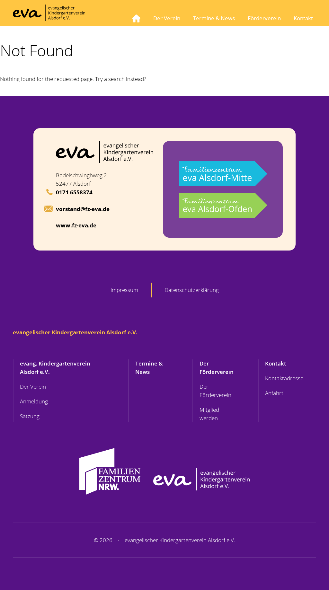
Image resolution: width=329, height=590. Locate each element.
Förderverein (264, 18)
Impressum (124, 290)
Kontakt (303, 18)
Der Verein (166, 18)
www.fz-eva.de (76, 225)
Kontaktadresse (284, 378)
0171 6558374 (74, 192)
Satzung (30, 416)
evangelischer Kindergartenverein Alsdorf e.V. (75, 332)
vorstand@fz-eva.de (83, 209)
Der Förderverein (217, 367)
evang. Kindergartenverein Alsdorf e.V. (55, 367)
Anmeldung (34, 401)
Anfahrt (274, 393)
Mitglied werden (209, 414)
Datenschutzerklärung (191, 290)
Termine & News (214, 18)
